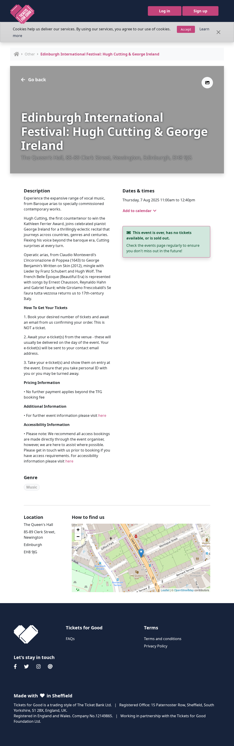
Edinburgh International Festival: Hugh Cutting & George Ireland (99, 54)
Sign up (200, 10)
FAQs (70, 638)
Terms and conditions (162, 638)
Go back (36, 79)
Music (31, 487)
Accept (186, 29)
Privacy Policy (155, 646)
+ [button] (78, 530)
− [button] (78, 536)
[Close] (218, 32)
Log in (164, 10)
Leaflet (165, 590)
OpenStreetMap (184, 590)
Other (30, 54)
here (102, 415)
